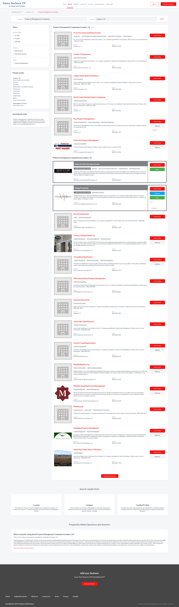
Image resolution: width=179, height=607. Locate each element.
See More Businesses (109, 476)
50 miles (17, 38)
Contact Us (83, 4)
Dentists (15, 82)
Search (70, 4)
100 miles (17, 41)
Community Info (100, 4)
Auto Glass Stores (18, 105)
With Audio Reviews (21, 54)
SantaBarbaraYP (16, 12)
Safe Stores (16, 93)
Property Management (21, 63)
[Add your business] (89, 581)
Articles (90, 4)
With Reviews (19, 51)
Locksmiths (16, 91)
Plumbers (16, 84)
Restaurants (16, 89)
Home (64, 4)
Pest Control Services (19, 100)
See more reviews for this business (24, 548)
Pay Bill (76, 4)
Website (157, 126)
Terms (56, 596)
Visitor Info (109, 4)
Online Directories (20, 596)
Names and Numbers (27, 604)
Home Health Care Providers (21, 80)
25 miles (17, 35)
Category (20, 19)
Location (92, 19)
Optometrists (17, 95)
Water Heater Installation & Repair (23, 87)
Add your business (168, 4)
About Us (34, 596)
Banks (15, 98)
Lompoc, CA (29, 12)
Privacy (65, 596)
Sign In (155, 4)
